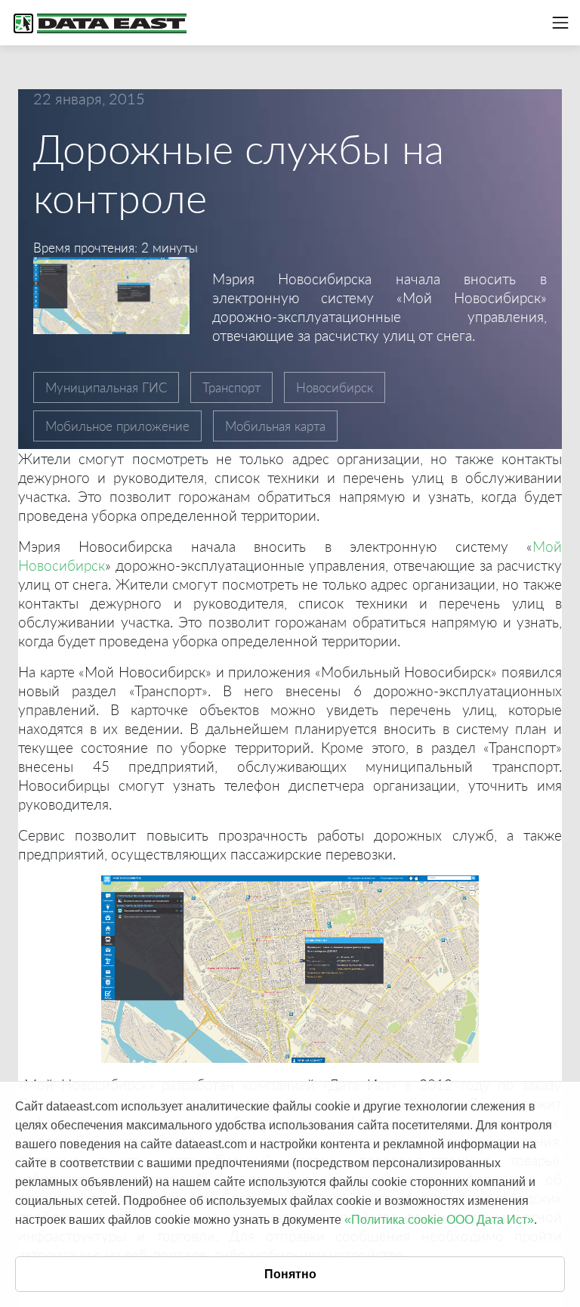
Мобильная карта (275, 426)
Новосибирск (334, 387)
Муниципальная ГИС (106, 387)
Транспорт (231, 387)
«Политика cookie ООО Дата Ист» (439, 1219)
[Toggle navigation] (560, 22)
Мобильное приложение (117, 426)
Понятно (290, 1274)
